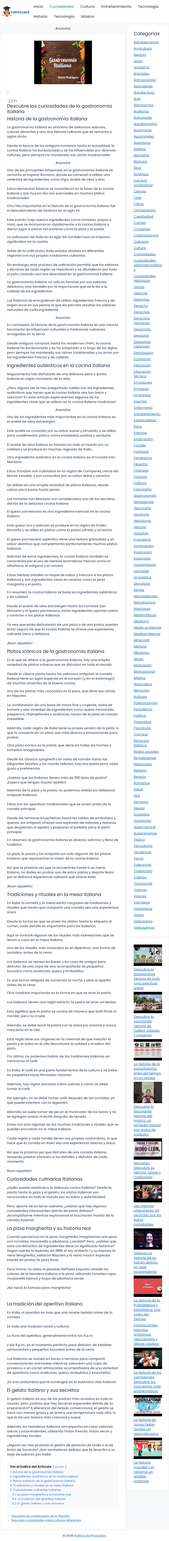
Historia (40, 16)
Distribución (143, 352)
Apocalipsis (143, 86)
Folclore (140, 476)
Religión (140, 770)
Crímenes (142, 229)
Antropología (145, 80)
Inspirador (142, 558)
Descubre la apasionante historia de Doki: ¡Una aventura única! (147, 978)
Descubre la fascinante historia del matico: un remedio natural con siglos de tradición (147, 1120)
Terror (139, 858)
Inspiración (143, 552)
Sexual (139, 808)
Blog (137, 168)
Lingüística (142, 577)
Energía (140, 401)
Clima (139, 204)
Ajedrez (140, 54)
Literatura (142, 583)
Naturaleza (143, 684)
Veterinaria (143, 908)
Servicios (141, 802)
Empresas (142, 395)
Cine (137, 197)
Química (141, 734)
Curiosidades (62, 6)
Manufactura (144, 602)
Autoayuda (143, 117)
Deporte (141, 293)
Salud (138, 789)
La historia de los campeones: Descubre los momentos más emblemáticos (148, 1381)
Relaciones (143, 764)
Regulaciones (145, 758)
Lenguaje (141, 571)
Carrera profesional (143, 182)
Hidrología (142, 520)
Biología (140, 161)
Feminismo (143, 458)
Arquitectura (144, 92)
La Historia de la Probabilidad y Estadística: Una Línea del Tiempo (147, 1309)
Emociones (143, 382)
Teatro (139, 839)
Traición (140, 877)
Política (140, 715)
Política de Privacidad (90, 1536)
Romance (142, 783)
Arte (137, 98)
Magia (139, 590)
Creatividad (143, 216)
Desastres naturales (142, 344)
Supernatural (145, 827)
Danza (139, 287)
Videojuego (143, 921)
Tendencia (142, 852)
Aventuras (142, 142)
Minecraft (142, 640)
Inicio (38, 6)
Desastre (141, 335)
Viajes (139, 915)
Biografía (141, 155)
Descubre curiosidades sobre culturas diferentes (46, 1520)
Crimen (140, 222)
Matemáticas (145, 615)
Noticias (140, 696)
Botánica (141, 174)
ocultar (59, 1467)
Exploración (143, 439)
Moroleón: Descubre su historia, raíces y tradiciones (147, 1170)
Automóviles (144, 136)
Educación (142, 365)
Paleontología (145, 703)
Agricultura (143, 48)
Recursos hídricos (141, 743)
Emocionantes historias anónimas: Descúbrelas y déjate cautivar (146, 1334)
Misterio (140, 646)
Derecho (141, 305)
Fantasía (141, 451)
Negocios (141, 690)
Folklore (140, 483)
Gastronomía (145, 495)
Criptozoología (146, 235)
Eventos (140, 432)
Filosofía (141, 464)
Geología (141, 514)
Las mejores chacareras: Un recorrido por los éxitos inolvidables (147, 1215)
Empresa (141, 388)
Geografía (142, 508)
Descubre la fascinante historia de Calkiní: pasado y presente (147, 1025)
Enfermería (143, 407)
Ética (138, 426)
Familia (140, 445)
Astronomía (143, 105)
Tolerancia (142, 864)
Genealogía (144, 502)
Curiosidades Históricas (145, 278)
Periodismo (143, 709)
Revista (140, 776)
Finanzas (141, 470)
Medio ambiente (147, 627)
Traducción (143, 871)
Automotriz (143, 130)
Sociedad (142, 814)
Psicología (142, 728)
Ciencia (140, 191)
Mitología (141, 652)
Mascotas (142, 608)
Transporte (143, 883)
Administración (146, 42)
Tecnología (148, 6)
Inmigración (144, 546)
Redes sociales (146, 751)
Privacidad (142, 721)
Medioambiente (147, 634)
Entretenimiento (116, 6)
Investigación (145, 564)
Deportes (141, 299)
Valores (140, 896)
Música (87, 16)
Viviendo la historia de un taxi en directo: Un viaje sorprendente (146, 1262)
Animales (141, 73)
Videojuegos (144, 927)
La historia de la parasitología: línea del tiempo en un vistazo (147, 1071)
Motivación (143, 665)
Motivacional (144, 671)
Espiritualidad (145, 420)
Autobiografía (145, 124)
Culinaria (141, 241)
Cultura (87, 6)
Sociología (142, 820)
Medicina (141, 621)
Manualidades (146, 596)
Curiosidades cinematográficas (148, 265)
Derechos (142, 312)
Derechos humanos (142, 320)
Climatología (145, 210)
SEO (137, 795)
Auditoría (141, 111)
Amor (138, 61)
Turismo (140, 889)
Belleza (140, 149)
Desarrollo (142, 329)
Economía (142, 359)
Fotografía (143, 489)
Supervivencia (145, 833)
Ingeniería (142, 539)
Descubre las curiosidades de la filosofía (40, 1516)
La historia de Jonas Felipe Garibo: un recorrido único (146, 1426)
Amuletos (142, 67)
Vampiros (142, 902)
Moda (138, 659)
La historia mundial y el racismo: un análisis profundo (144, 1471)
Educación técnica (142, 374)
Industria (141, 533)
